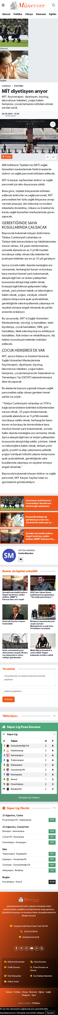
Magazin (26, 995)
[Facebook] (16, 948)
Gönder (8, 699)
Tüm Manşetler (14, 976)
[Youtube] (31, 948)
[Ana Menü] (3, 5)
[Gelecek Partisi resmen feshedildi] (15, 612)
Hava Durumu (40, 962)
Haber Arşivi (13, 982)
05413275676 (31, 932)
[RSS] (41, 948)
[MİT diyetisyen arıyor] (29, 136)
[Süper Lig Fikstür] (54, 808)
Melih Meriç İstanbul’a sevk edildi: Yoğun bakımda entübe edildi (41, 652)
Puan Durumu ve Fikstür (39, 968)
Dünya (29, 14)
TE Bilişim (36, 1003)
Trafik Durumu (13, 967)
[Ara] (53, 5)
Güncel (6, 14)
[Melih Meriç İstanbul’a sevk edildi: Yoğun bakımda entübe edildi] (43, 641)
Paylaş (8, 157)
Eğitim (52, 14)
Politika (18, 14)
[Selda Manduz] (9, 555)
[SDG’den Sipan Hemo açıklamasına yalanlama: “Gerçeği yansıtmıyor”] (43, 583)
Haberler (6, 86)
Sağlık (48, 992)
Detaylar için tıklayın (29, 797)
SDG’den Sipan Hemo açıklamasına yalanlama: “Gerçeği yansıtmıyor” (42, 594)
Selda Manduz (25, 553)
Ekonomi (41, 14)
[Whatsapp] (36, 948)
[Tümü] (54, 716)
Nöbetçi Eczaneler (16, 962)
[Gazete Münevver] (27, 5)
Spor (34, 995)
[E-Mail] (20, 559)
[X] (21, 948)
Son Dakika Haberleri (42, 976)
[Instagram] (26, 948)
